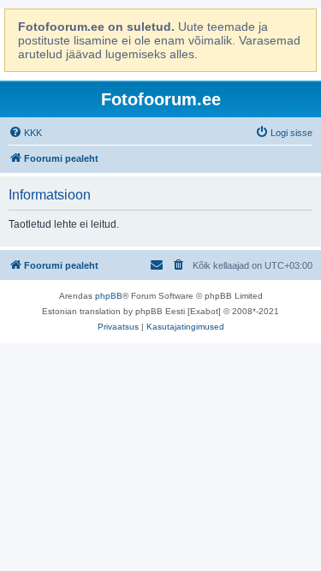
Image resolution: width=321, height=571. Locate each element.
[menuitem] (25, 132)
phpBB (108, 295)
